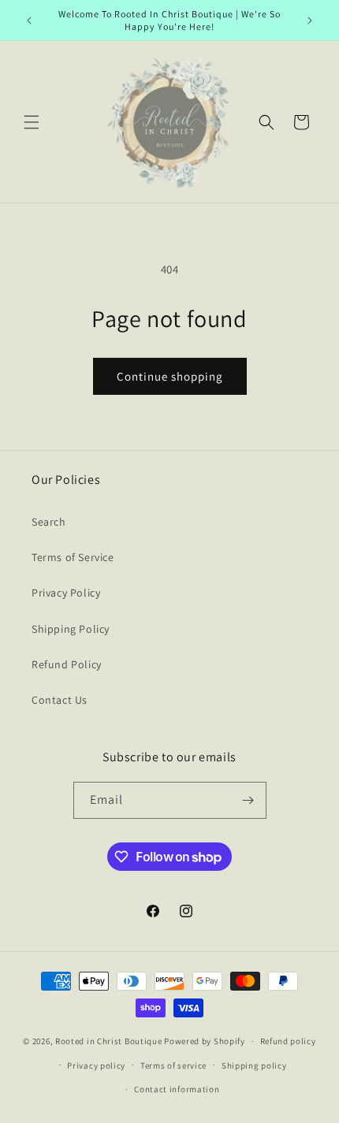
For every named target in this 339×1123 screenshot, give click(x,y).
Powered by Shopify (204, 1041)
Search (49, 522)
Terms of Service (73, 557)
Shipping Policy (71, 629)
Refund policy (288, 1041)
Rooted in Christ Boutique (108, 1041)
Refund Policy (67, 664)
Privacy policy (96, 1065)
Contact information (176, 1089)
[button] (31, 122)
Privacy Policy (66, 593)
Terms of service (173, 1065)
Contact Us (60, 700)
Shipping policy (254, 1065)
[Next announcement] (309, 20)
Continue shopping (170, 376)
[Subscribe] (248, 800)
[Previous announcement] (29, 20)
